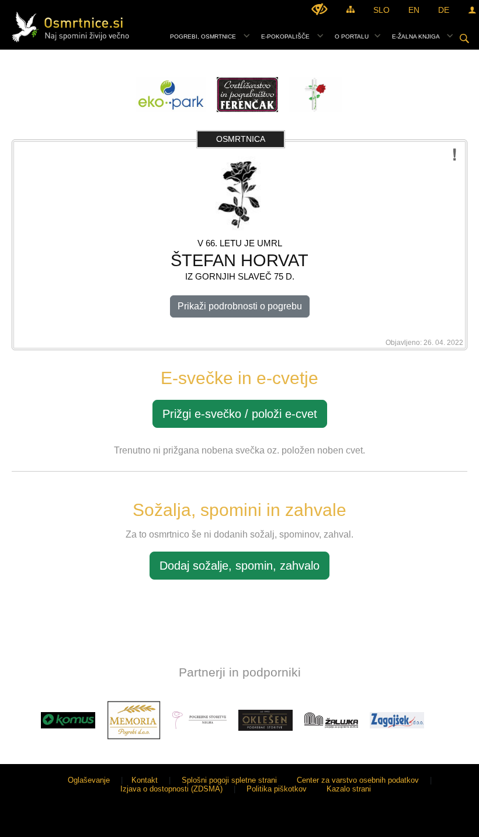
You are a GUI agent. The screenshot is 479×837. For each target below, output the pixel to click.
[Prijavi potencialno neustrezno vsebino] (455, 155)
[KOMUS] (68, 720)
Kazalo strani (349, 788)
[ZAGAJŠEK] (397, 720)
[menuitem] (206, 35)
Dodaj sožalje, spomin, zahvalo (239, 565)
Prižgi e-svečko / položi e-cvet (239, 413)
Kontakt (144, 780)
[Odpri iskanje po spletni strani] (464, 38)
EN (413, 10)
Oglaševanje (89, 780)
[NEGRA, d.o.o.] (199, 720)
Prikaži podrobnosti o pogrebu (240, 306)
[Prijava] (472, 9)
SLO (381, 10)
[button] (19, 722)
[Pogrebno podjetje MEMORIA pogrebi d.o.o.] (134, 720)
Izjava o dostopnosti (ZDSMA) (171, 788)
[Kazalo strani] (350, 9)
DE (443, 10)
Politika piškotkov (277, 788)
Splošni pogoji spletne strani (229, 780)
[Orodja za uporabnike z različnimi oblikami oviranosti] (319, 9)
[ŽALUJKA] (331, 720)
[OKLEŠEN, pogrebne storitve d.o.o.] (265, 720)
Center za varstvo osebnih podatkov (358, 780)
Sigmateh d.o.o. (440, 821)
